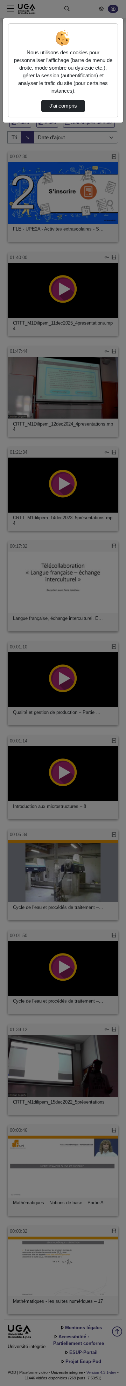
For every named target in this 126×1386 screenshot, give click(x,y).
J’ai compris (63, 106)
